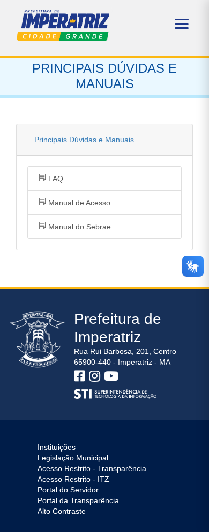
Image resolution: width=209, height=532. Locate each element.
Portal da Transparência (78, 500)
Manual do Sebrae (78, 226)
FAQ (54, 178)
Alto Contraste (62, 511)
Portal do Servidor (68, 489)
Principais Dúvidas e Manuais (84, 139)
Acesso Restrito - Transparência (92, 468)
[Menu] (181, 23)
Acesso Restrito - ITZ (73, 479)
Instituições (57, 447)
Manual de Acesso (78, 202)
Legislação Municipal (73, 457)
